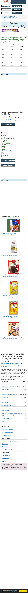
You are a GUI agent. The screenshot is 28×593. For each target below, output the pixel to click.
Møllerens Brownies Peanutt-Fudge (10, 384)
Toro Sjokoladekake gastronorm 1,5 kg (10, 386)
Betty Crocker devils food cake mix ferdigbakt (12, 394)
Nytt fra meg (5, 444)
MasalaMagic (5, 458)
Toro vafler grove (5, 421)
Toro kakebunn (5, 402)
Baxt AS (3, 147)
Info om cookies (6, 435)
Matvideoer (5, 447)
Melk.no (4, 461)
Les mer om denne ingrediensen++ (10, 234)
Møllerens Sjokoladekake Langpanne (10, 415)
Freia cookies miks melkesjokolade (10, 400)
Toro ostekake (5, 397)
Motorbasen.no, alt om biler (10, 441)
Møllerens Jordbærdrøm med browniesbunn (12, 413)
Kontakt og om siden (7, 429)
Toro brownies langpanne (7, 405)
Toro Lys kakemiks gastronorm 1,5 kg (10, 408)
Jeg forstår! (23, 590)
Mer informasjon (15, 591)
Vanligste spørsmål (7, 432)
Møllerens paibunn (6, 410)
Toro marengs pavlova (7, 418)
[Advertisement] (14, 90)
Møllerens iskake (5, 389)
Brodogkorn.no (6, 455)
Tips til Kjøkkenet (7, 450)
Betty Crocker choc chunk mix (8, 392)
